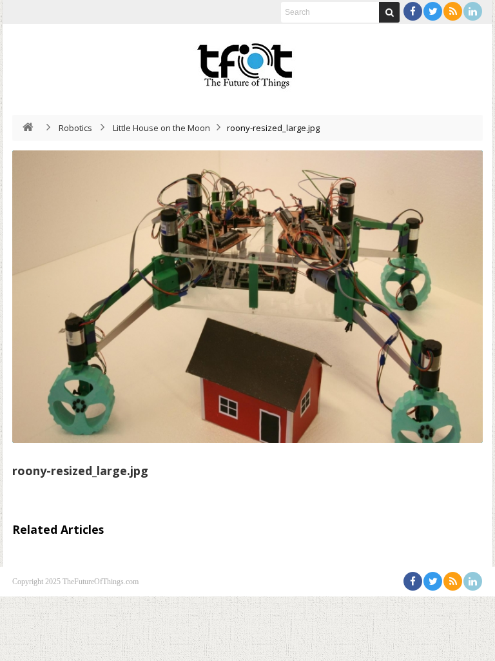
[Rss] (453, 11)
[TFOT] (247, 61)
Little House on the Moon (161, 128)
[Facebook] (413, 11)
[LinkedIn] (473, 11)
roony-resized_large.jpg (80, 470)
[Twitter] (433, 11)
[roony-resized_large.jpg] (247, 296)
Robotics (75, 128)
